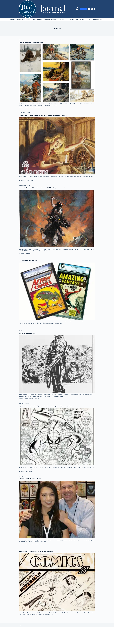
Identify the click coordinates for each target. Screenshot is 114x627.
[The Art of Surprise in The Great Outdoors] (57, 73)
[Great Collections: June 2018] (57, 364)
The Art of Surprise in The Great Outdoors (31, 42)
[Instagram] (92, 9)
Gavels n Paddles (26, 112)
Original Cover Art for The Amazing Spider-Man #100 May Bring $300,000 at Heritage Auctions (46, 406)
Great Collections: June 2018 (27, 333)
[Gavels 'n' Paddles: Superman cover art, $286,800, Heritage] (57, 582)
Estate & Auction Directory (50, 19)
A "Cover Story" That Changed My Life (30, 478)
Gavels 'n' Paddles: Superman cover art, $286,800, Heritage (36, 551)
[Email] (94, 9)
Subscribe (83, 8)
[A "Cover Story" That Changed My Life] (57, 509)
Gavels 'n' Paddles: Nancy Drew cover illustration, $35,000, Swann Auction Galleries (43, 115)
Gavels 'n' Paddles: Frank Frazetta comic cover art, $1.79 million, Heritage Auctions (43, 188)
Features (20, 39)
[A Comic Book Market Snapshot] (57, 291)
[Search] (104, 19)
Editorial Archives (97, 19)
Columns (20, 112)
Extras (88, 19)
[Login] (77, 8)
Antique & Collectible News (23, 19)
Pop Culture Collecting (28, 476)
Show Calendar (70, 19)
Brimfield (62, 19)
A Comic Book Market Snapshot (28, 260)
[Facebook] (89, 9)
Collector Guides (37, 19)
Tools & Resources (80, 19)
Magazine (12, 19)
